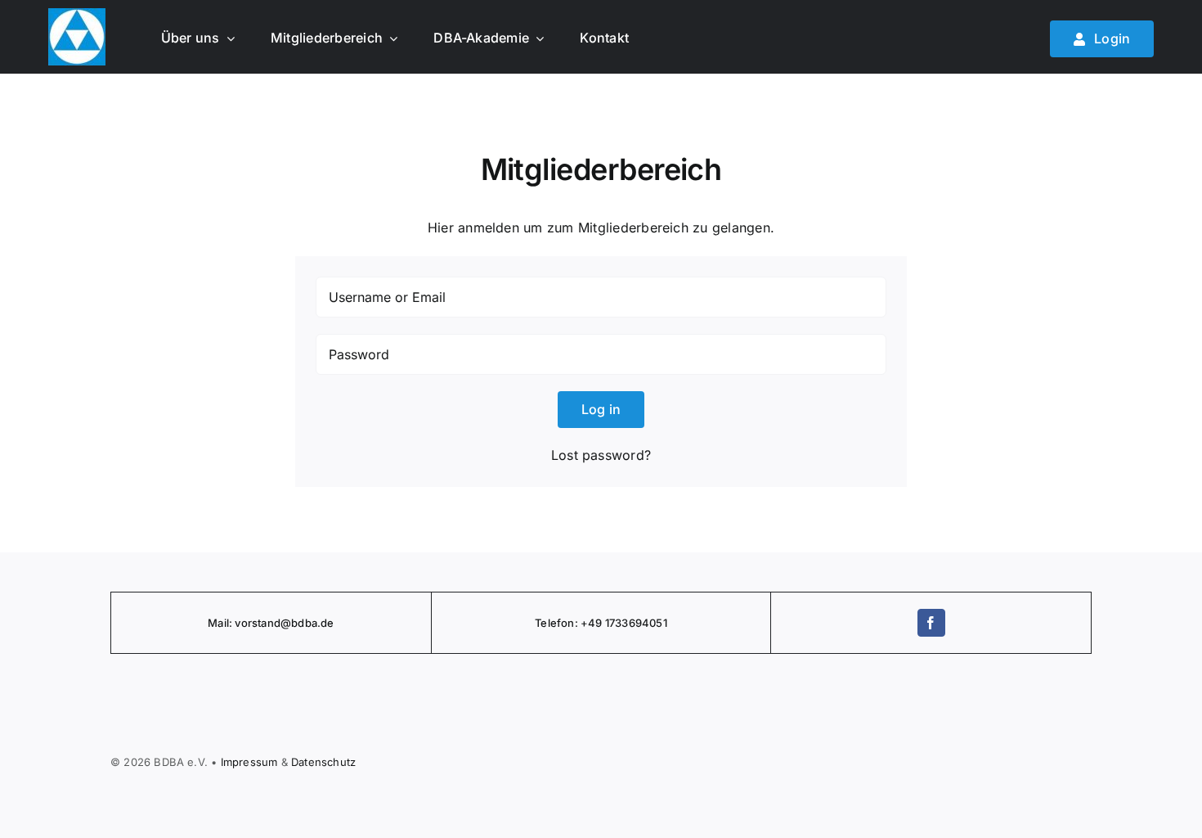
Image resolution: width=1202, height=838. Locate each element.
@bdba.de (307, 622)
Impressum (249, 761)
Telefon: (558, 622)
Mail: (221, 622)
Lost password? (601, 455)
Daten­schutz (323, 761)
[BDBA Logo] (76, 15)
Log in (601, 409)
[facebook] (931, 623)
